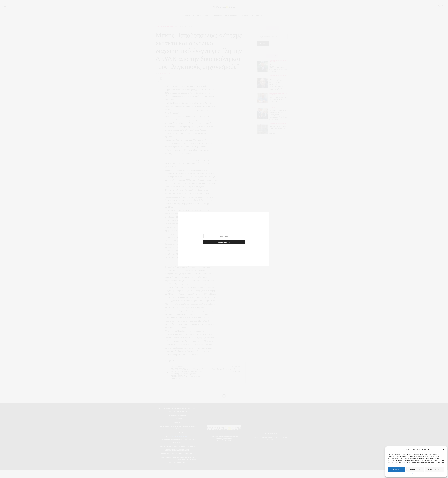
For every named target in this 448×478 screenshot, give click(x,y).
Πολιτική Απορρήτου (422, 474)
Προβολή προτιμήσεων (434, 469)
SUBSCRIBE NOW (224, 242)
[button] (443, 449)
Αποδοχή (396, 469)
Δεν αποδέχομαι (415, 469)
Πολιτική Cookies (409, 474)
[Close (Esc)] (266, 215)
